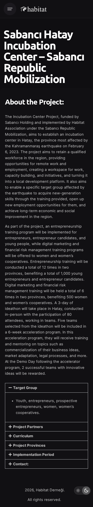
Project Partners (28, 426)
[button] (46, 387)
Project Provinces (29, 445)
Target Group (25, 387)
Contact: (21, 464)
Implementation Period (33, 454)
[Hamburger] (10, 9)
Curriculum (23, 436)
